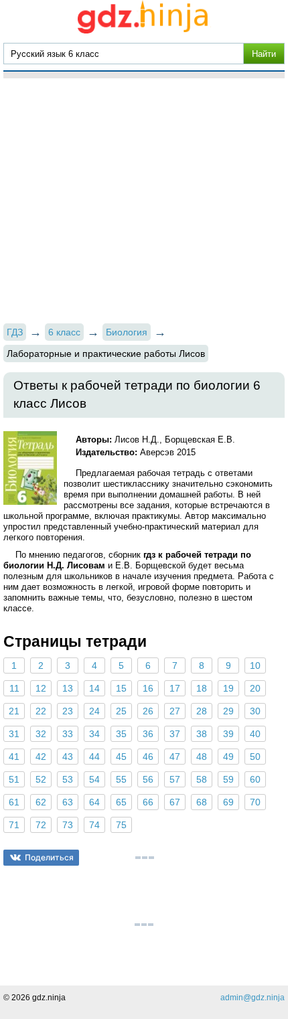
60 (255, 779)
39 (228, 733)
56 (148, 779)
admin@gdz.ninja (252, 997)
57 (174, 779)
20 (255, 688)
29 (228, 711)
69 (228, 802)
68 (201, 802)
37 (174, 733)
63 (67, 802)
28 (201, 711)
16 (148, 688)
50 (255, 756)
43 (67, 756)
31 (14, 733)
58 (201, 779)
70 (255, 802)
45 (121, 756)
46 (148, 756)
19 (228, 688)
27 (174, 711)
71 (14, 824)
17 (174, 688)
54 (94, 779)
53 (67, 779)
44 (94, 756)
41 (14, 756)
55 (121, 779)
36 (148, 733)
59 (228, 779)
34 (94, 733)
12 (40, 688)
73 (67, 824)
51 (14, 779)
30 (255, 711)
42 (40, 756)
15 (121, 688)
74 (94, 824)
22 (40, 711)
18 (201, 688)
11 (14, 688)
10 (255, 665)
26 (148, 711)
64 (94, 802)
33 (67, 733)
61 (14, 802)
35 (121, 733)
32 (40, 733)
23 (67, 711)
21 (14, 711)
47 (174, 756)
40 (255, 733)
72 (40, 824)
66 (148, 802)
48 (201, 756)
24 (94, 711)
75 (121, 824)
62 (40, 802)
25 (121, 711)
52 (40, 779)
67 (174, 802)
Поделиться (49, 857)
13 (67, 688)
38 (201, 733)
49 (228, 756)
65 (121, 802)
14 (94, 688)
